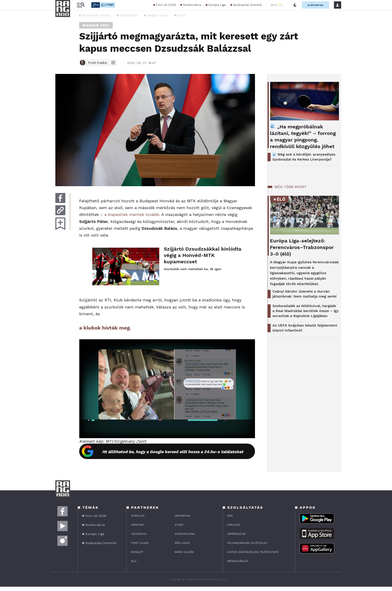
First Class (140, 543)
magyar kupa (157, 15)
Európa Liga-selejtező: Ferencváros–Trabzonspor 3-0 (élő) (302, 247)
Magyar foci (96, 25)
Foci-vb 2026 (166, 5)
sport (181, 15)
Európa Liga (217, 5)
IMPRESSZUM (236, 533)
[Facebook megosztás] (60, 198)
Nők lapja (182, 543)
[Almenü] (81, 5)
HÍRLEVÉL (234, 524)
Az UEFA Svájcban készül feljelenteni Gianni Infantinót (304, 327)
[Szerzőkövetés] (113, 62)
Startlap (138, 515)
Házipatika (182, 515)
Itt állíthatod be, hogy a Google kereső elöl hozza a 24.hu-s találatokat (172, 451)
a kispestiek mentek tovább (131, 214)
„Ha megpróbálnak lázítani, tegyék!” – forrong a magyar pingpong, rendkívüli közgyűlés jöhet (303, 136)
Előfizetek (315, 5)
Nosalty (137, 552)
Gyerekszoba (185, 533)
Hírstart (137, 524)
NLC (134, 561)
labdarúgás (128, 15)
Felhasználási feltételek (247, 543)
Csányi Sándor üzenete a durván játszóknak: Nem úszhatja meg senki (304, 293)
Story (179, 524)
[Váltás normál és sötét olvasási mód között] (295, 5)
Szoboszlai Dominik (247, 5)
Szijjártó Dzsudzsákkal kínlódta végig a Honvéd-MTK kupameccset (202, 255)
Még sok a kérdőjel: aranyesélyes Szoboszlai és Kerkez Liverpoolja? (303, 156)
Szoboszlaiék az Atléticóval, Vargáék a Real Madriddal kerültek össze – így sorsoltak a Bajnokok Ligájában (305, 311)
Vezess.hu (139, 533)
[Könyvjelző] (60, 223)
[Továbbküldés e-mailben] (60, 210)
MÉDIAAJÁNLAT (237, 561)
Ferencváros (192, 5)
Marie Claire (184, 552)
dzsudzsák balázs (96, 15)
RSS (230, 515)
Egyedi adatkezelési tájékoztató (253, 552)
